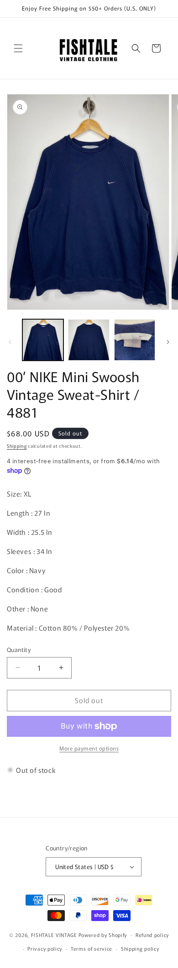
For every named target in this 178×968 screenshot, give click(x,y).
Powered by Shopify (103, 934)
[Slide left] (10, 342)
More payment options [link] (89, 748)
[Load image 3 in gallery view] (134, 339)
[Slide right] (168, 342)
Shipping (17, 445)
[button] (18, 48)
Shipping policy (140, 948)
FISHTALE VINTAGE (54, 934)
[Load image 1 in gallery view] (42, 339)
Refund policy (152, 934)
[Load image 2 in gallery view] (88, 339)
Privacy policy (44, 948)
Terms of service (91, 948)
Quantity (19, 649)
